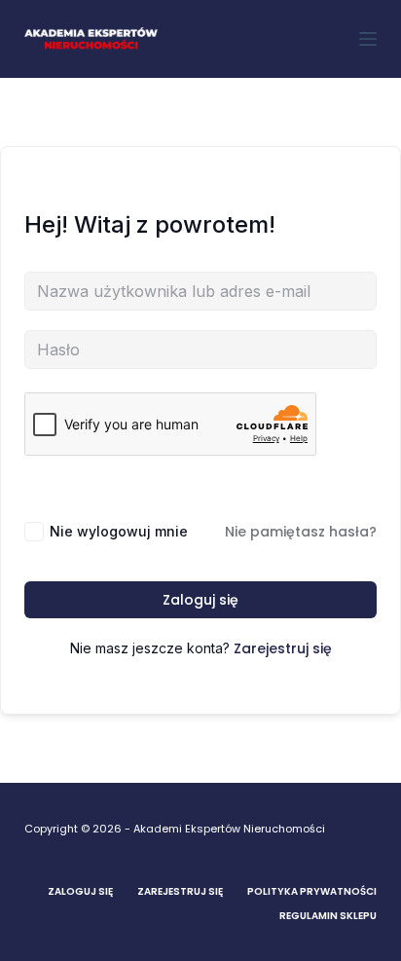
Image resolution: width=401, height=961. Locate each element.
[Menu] (368, 39)
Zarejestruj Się (180, 891)
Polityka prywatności (312, 891)
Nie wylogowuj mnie (119, 531)
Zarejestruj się (283, 648)
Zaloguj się (200, 600)
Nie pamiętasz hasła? (301, 531)
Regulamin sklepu (328, 915)
